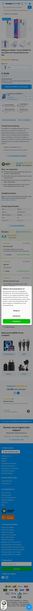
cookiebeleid (17, 303)
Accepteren (16, 321)
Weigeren (16, 311)
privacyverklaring (8, 305)
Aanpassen (16, 316)
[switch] (3, 608)
